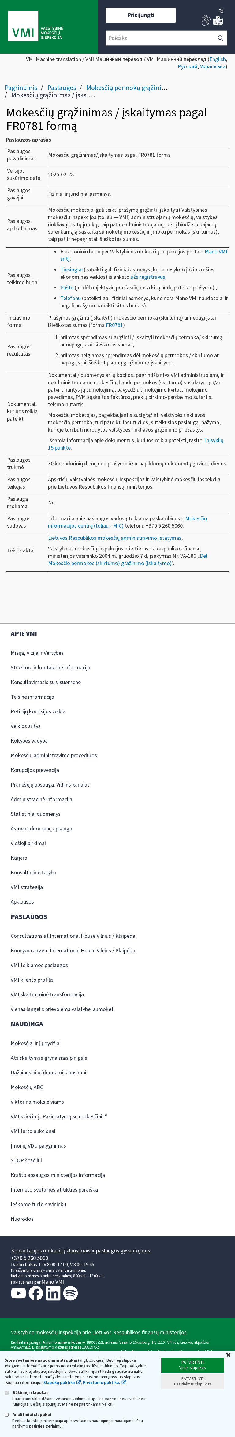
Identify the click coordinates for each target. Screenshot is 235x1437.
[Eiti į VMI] (35, 27)
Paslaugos (61, 88)
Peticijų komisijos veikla (38, 711)
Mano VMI (52, 1282)
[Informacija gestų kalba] (206, 24)
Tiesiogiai (71, 270)
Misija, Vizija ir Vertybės (37, 653)
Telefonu (70, 298)
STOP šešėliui (26, 1160)
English (217, 59)
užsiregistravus (148, 277)
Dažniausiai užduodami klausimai (48, 1073)
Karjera (19, 858)
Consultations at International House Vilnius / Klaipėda (73, 936)
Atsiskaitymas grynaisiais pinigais (49, 1058)
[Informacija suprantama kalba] (217, 24)
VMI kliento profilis (32, 980)
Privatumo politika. (101, 1383)
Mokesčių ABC (27, 1087)
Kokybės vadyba (29, 741)
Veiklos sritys (26, 726)
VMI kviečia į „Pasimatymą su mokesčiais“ (59, 1116)
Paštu (66, 288)
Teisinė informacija (32, 697)
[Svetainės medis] (221, 11)
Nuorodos (22, 1219)
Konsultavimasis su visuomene (46, 682)
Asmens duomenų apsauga (41, 829)
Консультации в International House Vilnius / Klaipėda (73, 951)
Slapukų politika (59, 1383)
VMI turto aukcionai (33, 1131)
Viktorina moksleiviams (37, 1102)
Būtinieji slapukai (30, 1393)
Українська (213, 66)
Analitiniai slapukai (31, 1414)
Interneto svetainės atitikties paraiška (54, 1190)
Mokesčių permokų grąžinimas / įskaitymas (147, 88)
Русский (187, 66)
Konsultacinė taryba (33, 872)
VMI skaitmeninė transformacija (47, 994)
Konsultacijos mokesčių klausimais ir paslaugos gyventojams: (81, 1251)
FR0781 (114, 325)
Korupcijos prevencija (35, 770)
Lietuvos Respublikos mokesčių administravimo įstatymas (114, 538)
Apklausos (22, 902)
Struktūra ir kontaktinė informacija (50, 668)
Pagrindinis (21, 88)
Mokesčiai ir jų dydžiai (36, 1043)
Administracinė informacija (41, 799)
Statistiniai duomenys (36, 814)
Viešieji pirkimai (28, 843)
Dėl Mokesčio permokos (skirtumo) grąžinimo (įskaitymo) (127, 559)
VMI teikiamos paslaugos (39, 965)
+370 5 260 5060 (29, 1258)
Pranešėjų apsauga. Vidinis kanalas (50, 785)
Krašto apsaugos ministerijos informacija (58, 1175)
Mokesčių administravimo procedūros (54, 755)
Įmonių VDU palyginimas (38, 1146)
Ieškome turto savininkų (38, 1204)
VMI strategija (27, 887)
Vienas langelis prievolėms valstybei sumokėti (63, 1009)
